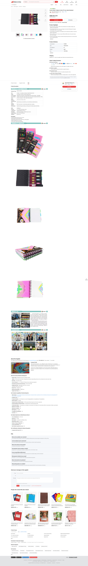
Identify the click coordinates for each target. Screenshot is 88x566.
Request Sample (64, 22)
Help (60, 4)
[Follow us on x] (71, 557)
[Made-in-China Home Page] (16, 2)
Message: (14, 478)
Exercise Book (19, 394)
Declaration (53, 562)
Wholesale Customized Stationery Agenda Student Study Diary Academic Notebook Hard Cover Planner (44, 505)
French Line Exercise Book (47, 533)
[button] (53, 1)
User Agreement (49, 562)
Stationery (20, 6)
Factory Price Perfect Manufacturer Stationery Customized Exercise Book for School (57, 505)
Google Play (19, 557)
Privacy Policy (58, 562)
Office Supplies (16, 6)
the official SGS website (32, 360)
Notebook (24, 6)
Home (12, 6)
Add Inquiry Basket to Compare (29, 38)
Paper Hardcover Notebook (24, 552)
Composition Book (33, 394)
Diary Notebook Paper (15, 552)
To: (15, 475)
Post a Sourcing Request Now (36, 485)
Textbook (28, 533)
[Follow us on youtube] (73, 557)
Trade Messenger (25, 557)
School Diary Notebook (56, 550)
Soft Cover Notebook (43, 394)
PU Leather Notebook (30, 535)
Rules (76, 4)
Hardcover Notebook (63, 535)
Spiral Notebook (27, 394)
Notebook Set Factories (15, 550)
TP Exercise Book (62, 536)
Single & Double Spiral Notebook (65, 533)
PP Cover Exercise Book (14, 536)
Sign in (76, 2)
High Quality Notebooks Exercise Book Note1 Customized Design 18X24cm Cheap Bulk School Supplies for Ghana (43, 524)
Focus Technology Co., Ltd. (37, 562)
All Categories (14, 4)
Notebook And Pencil (44, 546)
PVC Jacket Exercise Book (14, 535)
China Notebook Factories (30, 550)
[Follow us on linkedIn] (76, 557)
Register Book (46, 536)
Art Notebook (37, 546)
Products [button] (25, 1)
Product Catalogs (23, 531)
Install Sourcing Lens (34, 557)
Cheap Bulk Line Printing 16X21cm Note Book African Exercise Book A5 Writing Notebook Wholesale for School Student (30, 524)
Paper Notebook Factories (39, 550)
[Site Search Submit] (56, 2)
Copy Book (38, 394)
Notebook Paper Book (48, 550)
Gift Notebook (22, 550)
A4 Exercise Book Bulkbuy (33, 552)
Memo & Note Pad (14, 546)
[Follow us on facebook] (69, 557)
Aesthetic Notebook (31, 546)
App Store (13, 557)
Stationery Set (49, 394)
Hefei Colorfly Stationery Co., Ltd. (56, 11)
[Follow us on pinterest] (75, 557)
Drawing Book (54, 394)
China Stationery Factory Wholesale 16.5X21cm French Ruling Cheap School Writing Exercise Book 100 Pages (70, 505)
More (12, 554)
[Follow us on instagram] (72, 557)
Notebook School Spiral (64, 550)
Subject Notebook (46, 535)
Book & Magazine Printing (22, 546)
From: (15, 473)
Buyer (56, 4)
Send (18, 485)
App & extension (66, 4)
